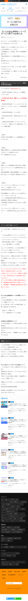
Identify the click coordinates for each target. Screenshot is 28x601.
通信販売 (15, 501)
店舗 (11, 1)
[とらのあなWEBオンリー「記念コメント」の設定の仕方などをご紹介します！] (4, 465)
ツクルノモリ (21, 513)
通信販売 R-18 (9, 527)
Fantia (11, 518)
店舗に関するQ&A (17, 538)
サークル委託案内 (5, 547)
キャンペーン (14, 504)
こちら (14, 154)
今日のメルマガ (4, 518)
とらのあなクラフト (5, 553)
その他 (3, 504)
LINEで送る (19, 598)
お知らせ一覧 (4, 562)
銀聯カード (10, 540)
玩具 (17, 499)
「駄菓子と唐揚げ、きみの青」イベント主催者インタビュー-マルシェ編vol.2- (17, 421)
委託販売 (4, 571)
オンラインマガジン (12, 562)
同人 (2, 499)
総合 (3, 8)
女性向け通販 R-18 (5, 529)
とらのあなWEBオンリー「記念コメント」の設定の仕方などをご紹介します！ (17, 466)
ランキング (17, 8)
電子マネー (4, 540)
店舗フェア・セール (5, 506)
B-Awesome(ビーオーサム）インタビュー (17, 516)
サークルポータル (19, 547)
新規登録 (12, 547)
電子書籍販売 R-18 (21, 529)
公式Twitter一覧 (5, 564)
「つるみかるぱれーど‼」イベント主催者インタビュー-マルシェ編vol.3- (17, 405)
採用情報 (24, 571)
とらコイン (15, 1)
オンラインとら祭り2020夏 (7, 513)
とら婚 (18, 1)
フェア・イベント (5, 501)
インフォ (6, 1)
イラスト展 (20, 504)
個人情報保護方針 (12, 574)
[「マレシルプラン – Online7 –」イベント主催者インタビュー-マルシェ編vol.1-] (4, 436)
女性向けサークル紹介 (15, 506)
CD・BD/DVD (11, 499)
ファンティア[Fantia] (15, 553)
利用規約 (4, 574)
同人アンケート (4, 516)
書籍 (6, 499)
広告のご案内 (17, 571)
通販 (9, 1)
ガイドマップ (21, 574)
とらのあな (2, 1)
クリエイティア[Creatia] (6, 555)
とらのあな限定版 (22, 501)
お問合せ (4, 578)
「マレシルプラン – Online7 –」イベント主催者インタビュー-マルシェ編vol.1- (17, 437)
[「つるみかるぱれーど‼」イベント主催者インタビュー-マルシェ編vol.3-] (4, 404)
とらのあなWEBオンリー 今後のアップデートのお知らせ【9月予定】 (17, 452)
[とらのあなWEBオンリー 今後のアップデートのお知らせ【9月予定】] (4, 452)
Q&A (25, 547)
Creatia (12, 520)
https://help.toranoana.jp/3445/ (9, 386)
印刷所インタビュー (5, 520)
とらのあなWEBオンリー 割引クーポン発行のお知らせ (17, 480)
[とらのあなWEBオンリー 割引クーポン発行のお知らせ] (4, 480)
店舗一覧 (3, 538)
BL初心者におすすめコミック (11, 511)
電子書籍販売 (13, 529)
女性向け (10, 8)
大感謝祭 (15, 513)
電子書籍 (8, 504)
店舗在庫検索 (9, 538)
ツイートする (10, 598)
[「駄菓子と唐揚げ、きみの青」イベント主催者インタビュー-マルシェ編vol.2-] (4, 420)
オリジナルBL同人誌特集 (20, 520)
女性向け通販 (16, 527)
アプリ (3, 511)
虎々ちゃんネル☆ (21, 562)
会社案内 (10, 571)
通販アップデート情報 (18, 518)
